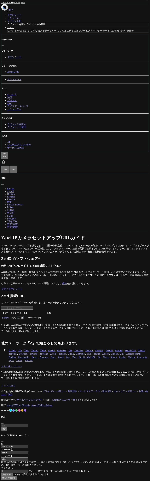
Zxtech (131, 357)
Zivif (89, 354)
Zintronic (80, 354)
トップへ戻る (8, 386)
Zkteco (105, 354)
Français (11, 199)
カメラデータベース (48, 30)
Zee (70, 350)
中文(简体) (12, 224)
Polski (10, 216)
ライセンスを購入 (16, 24)
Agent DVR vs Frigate (41, 405)
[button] (3, 164)
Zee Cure (78, 350)
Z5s (20, 350)
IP (2, 443)
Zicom (53, 354)
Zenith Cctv (130, 350)
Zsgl (74, 357)
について (12, 30)
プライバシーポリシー (54, 391)
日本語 (10, 210)
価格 (64, 283)
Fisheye (5, 317)
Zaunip (34, 350)
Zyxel (11, 360)
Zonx (53, 357)
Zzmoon (29, 360)
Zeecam (89, 350)
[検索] (4, 155)
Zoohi (61, 357)
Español (11, 196)
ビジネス (27, 30)
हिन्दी (9, 202)
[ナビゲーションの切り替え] (13, 169)
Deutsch (11, 194)
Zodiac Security (133, 354)
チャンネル (7, 468)
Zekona (109, 350)
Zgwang (33, 354)
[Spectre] (10, 410)
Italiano (10, 207)
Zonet (34, 357)
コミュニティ (66, 30)
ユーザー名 (7, 449)
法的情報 (106, 391)
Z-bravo (12, 350)
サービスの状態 (111, 30)
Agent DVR (13, 71)
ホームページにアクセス (30, 400)
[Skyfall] (16, 410)
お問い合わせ (127, 30)
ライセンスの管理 (36, 24)
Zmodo (114, 354)
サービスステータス (89, 391)
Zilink (71, 354)
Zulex (106, 357)
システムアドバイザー (90, 30)
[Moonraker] (13, 410)
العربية (10, 191)
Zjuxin (97, 354)
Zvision (122, 357)
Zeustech (23, 354)
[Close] (2, 441)
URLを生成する (9, 478)
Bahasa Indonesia (15, 204)
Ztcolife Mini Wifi (87, 357)
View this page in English (13, 2)
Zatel (26, 350)
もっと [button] (10, 27)
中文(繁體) (12, 227)
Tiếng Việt (12, 221)
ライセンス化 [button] (14, 21)
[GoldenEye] (22, 410)
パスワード (7, 455)
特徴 (19, 30)
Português (11, 218)
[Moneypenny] (19, 410)
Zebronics (61, 350)
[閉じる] (2, 45)
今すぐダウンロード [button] (11, 289)
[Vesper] (25, 410)
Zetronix (13, 354)
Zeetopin (99, 350)
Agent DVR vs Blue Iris (18, 405)
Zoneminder (23, 357)
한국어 (10, 213)
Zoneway (44, 357)
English (10, 188)
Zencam (118, 350)
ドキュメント (14, 18)
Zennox (141, 350)
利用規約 (72, 391)
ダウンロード (14, 15)
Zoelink (12, 357)
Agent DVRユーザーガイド (66, 400)
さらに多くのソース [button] (11, 366)
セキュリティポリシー (125, 391)
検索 (4, 429)
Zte (99, 357)
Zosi (68, 357)
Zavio (43, 350)
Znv (122, 354)
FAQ (35, 30)
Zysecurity (142, 357)
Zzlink (19, 360)
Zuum (114, 357)
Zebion (51, 350)
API (76, 30)
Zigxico (62, 354)
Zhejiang (44, 354)
